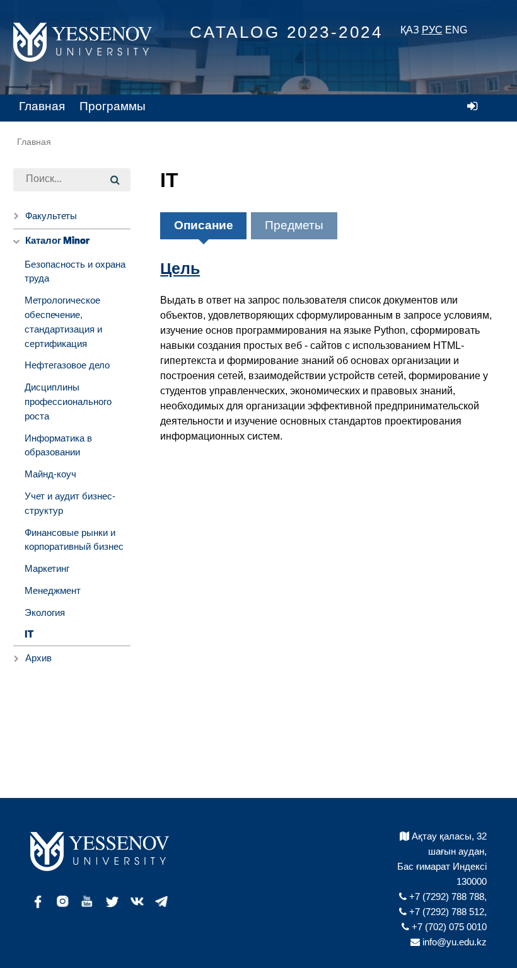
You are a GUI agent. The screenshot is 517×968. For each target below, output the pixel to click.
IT (29, 634)
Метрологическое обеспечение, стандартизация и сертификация (63, 321)
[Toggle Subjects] (16, 658)
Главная (42, 106)
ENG (456, 30)
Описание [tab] (203, 225)
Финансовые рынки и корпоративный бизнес (74, 539)
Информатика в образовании (58, 445)
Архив (38, 657)
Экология (45, 612)
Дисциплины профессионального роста (68, 401)
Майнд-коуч (50, 474)
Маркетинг (47, 568)
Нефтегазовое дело (67, 365)
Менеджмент (53, 590)
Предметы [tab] (294, 225)
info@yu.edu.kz (453, 942)
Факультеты (51, 215)
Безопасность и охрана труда (75, 271)
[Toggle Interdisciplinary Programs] (16, 241)
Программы (112, 106)
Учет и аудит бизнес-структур (70, 503)
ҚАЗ (409, 30)
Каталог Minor (57, 241)
